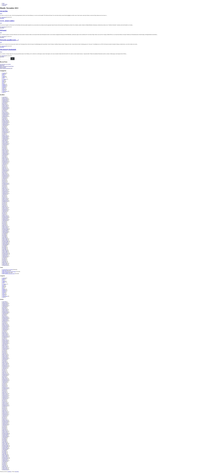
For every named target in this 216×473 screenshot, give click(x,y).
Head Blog (17, 471)
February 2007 (4, 263)
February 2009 (4, 238)
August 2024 (4, 109)
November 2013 (5, 191)
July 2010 (4, 221)
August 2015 (4, 178)
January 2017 (4, 373)
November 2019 (5, 143)
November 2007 (5, 254)
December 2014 (5, 183)
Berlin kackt (2, 65)
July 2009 (4, 233)
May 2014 (4, 186)
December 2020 (5, 136)
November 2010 (5, 217)
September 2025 (5, 101)
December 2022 (5, 121)
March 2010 (4, 225)
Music (1, 13)
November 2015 (5, 176)
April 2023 (4, 118)
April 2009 (4, 236)
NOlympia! (3, 30)
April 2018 (4, 156)
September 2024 (5, 108)
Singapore (4, 86)
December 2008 (5, 240)
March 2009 (4, 237)
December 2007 (5, 253)
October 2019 (4, 144)
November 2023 (5, 114)
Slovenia (3, 87)
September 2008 (5, 243)
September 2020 (5, 138)
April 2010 (4, 224)
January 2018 (4, 159)
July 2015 (4, 179)
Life (3, 80)
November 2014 (5, 184)
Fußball (3, 77)
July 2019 (4, 145)
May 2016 (4, 172)
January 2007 (4, 264)
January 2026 (4, 98)
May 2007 (4, 260)
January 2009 (4, 239)
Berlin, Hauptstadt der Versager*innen (7, 66)
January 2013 (4, 199)
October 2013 (4, 192)
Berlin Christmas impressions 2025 (6, 68)
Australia (3, 73)
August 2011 (4, 211)
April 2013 (4, 197)
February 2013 (4, 198)
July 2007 (4, 258)
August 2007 (4, 257)
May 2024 (4, 111)
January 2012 (4, 208)
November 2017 (5, 161)
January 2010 (4, 227)
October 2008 (4, 242)
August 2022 (4, 125)
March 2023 (4, 119)
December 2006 (5, 265)
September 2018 (5, 153)
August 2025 (4, 102)
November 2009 (5, 229)
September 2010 (5, 219)
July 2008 (4, 450)
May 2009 (4, 235)
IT (2, 78)
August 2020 (4, 139)
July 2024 (4, 110)
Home (3, 3)
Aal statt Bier (4, 11)
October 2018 (4, 152)
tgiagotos (3, 89)
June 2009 (4, 234)
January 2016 (4, 174)
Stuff (1, 23)
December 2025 (5, 99)
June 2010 (4, 222)
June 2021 (4, 134)
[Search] (13, 58)
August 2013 (4, 194)
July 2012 (4, 202)
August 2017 (4, 163)
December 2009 (5, 228)
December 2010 (5, 216)
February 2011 (4, 215)
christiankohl (3, 17)
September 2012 (5, 201)
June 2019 (4, 146)
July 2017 (4, 164)
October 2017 (4, 162)
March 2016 (4, 173)
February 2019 (4, 150)
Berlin (3, 74)
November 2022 (5, 122)
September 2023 (5, 116)
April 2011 (4, 214)
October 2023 (4, 115)
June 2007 (4, 259)
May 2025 (4, 103)
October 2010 (4, 218)
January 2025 (4, 106)
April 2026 (4, 97)
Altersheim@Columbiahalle (8, 49)
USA (3, 92)
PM (3, 83)
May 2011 (4, 213)
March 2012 (4, 206)
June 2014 (4, 185)
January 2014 (4, 190)
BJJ (3, 75)
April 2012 (4, 205)
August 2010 (4, 220)
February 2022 (4, 129)
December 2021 (5, 131)
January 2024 (4, 112)
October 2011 (4, 210)
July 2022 (4, 126)
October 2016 (4, 171)
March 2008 (4, 250)
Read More (2, 18)
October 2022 (4, 123)
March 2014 (4, 188)
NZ (2, 82)
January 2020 (4, 142)
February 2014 (4, 189)
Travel (3, 90)
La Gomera (4, 79)
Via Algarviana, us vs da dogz (5, 64)
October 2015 (4, 177)
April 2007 (4, 261)
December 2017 (5, 160)
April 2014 (4, 187)
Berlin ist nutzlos (3, 67)
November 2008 (5, 241)
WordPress (9, 471)
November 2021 (5, 132)
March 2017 (4, 372)
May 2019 (4, 147)
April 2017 (4, 371)
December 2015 (5, 175)
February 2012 (4, 207)
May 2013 (4, 196)
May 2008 (4, 452)
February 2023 (4, 120)
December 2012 (5, 200)
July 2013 (4, 195)
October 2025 (4, 100)
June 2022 (4, 127)
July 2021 (4, 133)
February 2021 (4, 135)
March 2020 (4, 140)
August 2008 (4, 244)
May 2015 (4, 181)
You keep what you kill (4, 1)
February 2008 (4, 251)
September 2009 (5, 231)
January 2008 (4, 252)
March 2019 (4, 149)
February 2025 (4, 105)
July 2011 (4, 212)
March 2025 (4, 104)
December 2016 (5, 170)
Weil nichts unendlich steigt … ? (9, 40)
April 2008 (4, 453)
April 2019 (4, 148)
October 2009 (4, 230)
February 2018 (4, 158)
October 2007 (4, 255)
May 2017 (4, 370)
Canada (3, 76)
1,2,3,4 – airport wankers (7, 20)
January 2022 (4, 130)
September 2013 (5, 193)
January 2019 (4, 151)
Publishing (4, 85)
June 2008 (4, 451)
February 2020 (4, 141)
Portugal (3, 84)
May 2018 (4, 155)
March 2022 (4, 128)
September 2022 (5, 124)
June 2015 (4, 180)
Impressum (4, 5)
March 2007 (4, 262)
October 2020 (4, 137)
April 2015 (4, 182)
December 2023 (5, 113)
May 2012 (4, 204)
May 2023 (4, 117)
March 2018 (4, 157)
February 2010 (4, 226)
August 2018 (4, 154)
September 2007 (5, 256)
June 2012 (4, 203)
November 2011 (5, 209)
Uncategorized (4, 91)
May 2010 (4, 223)
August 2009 (4, 232)
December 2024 (5, 107)
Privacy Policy (4, 4)
